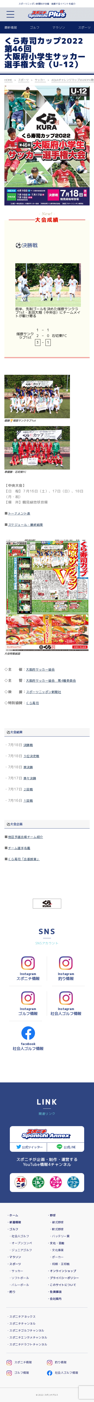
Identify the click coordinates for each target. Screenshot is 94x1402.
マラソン (58, 27)
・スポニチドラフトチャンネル (27, 1344)
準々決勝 (29, 778)
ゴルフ (34, 27)
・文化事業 (56, 1250)
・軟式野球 (56, 1229)
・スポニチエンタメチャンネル (27, 1337)
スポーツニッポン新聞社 (43, 692)
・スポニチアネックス (21, 1317)
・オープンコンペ (20, 1243)
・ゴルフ (12, 1229)
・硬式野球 (56, 1222)
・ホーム (12, 1215)
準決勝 (28, 767)
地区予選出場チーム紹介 (25, 837)
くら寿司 (32, 703)
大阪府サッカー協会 (40, 669)
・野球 (51, 1215)
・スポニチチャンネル (21, 1323)
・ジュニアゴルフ (20, 1250)
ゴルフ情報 (21, 1373)
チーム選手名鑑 (19, 848)
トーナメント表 (19, 513)
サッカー (40, 80)
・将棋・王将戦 (59, 1264)
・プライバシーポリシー (63, 1278)
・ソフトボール (19, 1278)
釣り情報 (60, 1362)
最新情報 (10, 27)
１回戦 (28, 801)
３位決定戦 (31, 756)
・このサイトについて (61, 1285)
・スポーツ (14, 1264)
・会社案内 (54, 1299)
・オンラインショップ (61, 1271)
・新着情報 (14, 1222)
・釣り (11, 1292)
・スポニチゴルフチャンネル (25, 1330)
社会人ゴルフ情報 (66, 1373)
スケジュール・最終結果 (25, 525)
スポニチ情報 (23, 1362)
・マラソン (14, 1257)
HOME (8, 80)
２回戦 (28, 789)
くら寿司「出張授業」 (24, 859)
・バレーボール (19, 1285)
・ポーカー (56, 1257)
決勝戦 (28, 745)
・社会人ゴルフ (19, 1236)
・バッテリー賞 (59, 1236)
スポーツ (84, 27)
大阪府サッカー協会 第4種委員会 (51, 680)
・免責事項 (54, 1292)
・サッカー (16, 1271)
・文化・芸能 (55, 1243)
